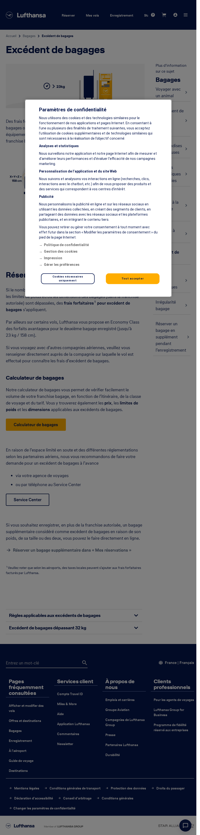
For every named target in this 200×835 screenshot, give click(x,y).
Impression (53, 258)
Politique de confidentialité (66, 245)
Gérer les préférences (62, 265)
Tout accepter (132, 278)
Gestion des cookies (61, 251)
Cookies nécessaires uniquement (67, 278)
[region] (98, 198)
